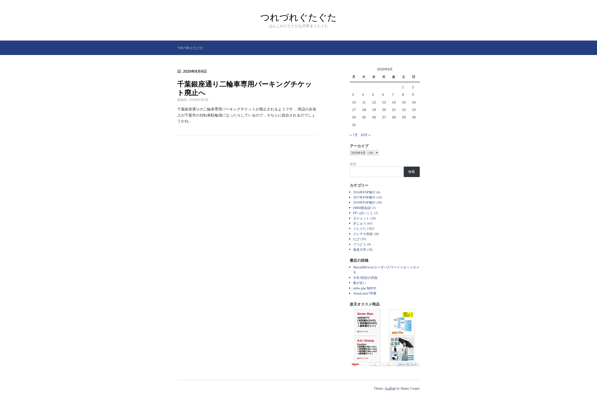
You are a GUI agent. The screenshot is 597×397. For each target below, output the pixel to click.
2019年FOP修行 (364, 202)
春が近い (359, 283)
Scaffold (390, 388)
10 (354, 102)
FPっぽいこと (363, 213)
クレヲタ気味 (363, 234)
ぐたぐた (359, 228)
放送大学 (359, 249)
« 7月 (354, 135)
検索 (353, 164)
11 (364, 102)
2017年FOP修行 (364, 197)
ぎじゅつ (359, 223)
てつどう (359, 244)
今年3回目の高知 (365, 277)
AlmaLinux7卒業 (364, 293)
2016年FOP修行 (364, 192)
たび (356, 239)
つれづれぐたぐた (298, 17)
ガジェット (361, 218)
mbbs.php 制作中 (365, 288)
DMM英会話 (362, 207)
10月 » (365, 135)
